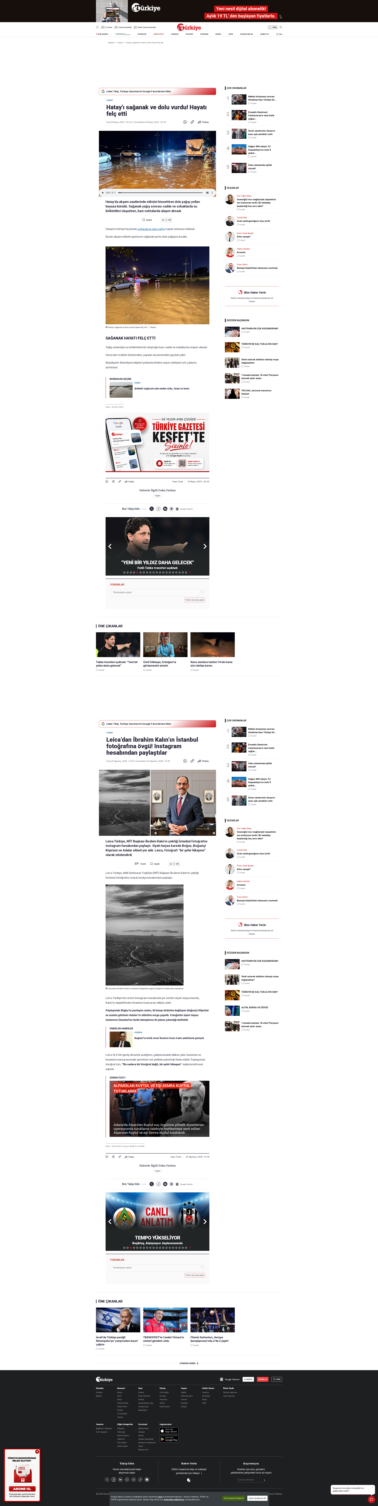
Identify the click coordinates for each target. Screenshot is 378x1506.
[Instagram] (133, 1479)
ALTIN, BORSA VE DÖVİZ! (254, 1007)
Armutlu (241, 252)
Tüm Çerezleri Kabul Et (234, 1498)
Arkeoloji (206, 1396)
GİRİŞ (274, 27)
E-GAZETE (248, 1379)
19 (183, 572)
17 (176, 572)
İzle (280, 34)
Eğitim (99, 1396)
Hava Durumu (187, 1396)
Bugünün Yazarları (104, 1428)
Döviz (119, 1399)
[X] (151, 508)
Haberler (121, 1439)
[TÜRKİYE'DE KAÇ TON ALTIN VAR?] (232, 351)
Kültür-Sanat (208, 1388)
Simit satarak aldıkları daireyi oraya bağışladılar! (260, 361)
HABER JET (264, 34)
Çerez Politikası (275, 1494)
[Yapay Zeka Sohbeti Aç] (371, 1499)
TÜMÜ (190, 572)
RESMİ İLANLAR (246, 34)
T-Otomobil (122, 1413)
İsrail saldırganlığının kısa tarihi (253, 221)
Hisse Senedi (122, 1403)
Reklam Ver (143, 1449)
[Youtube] (127, 1479)
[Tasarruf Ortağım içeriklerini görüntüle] (122, 34)
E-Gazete (108, 27)
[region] (189, 1499)
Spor (140, 1388)
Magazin (121, 1428)
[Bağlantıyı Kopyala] (192, 122)
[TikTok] (140, 1479)
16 (173, 572)
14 (166, 572)
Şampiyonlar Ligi (145, 1403)
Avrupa (163, 1396)
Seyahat (184, 1403)
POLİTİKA (189, 34)
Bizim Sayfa (228, 1388)
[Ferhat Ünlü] (231, 221)
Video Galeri (122, 1446)
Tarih (204, 1403)
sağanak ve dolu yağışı (151, 229)
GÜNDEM (174, 34)
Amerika (163, 1399)
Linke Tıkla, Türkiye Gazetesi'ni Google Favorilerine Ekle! (138, 91)
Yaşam (109, 100)
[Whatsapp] (185, 122)
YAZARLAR (142, 34)
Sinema (205, 1392)
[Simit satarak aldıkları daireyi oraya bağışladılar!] (232, 367)
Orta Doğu (164, 1392)
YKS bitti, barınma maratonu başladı (256, 392)
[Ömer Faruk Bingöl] (231, 237)
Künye (141, 1435)
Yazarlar (100, 1424)
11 (157, 572)
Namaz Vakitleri (230, 1392)
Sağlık (183, 1392)
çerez (160, 1497)
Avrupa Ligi (143, 1406)
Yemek (184, 1399)
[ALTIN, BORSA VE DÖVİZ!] (232, 1015)
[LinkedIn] (165, 508)
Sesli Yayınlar (229, 1396)
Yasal (140, 1446)
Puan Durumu (144, 1396)
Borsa (119, 1392)
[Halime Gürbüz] (231, 252)
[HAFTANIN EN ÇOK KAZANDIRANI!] (232, 336)
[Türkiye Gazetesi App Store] (169, 1430)
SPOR (231, 34)
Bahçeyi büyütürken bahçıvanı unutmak (257, 268)
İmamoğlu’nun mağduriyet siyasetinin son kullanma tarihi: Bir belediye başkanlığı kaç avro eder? (256, 202)
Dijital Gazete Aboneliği (147, 27)
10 (153, 572)
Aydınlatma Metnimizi (174, 1499)
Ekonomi (121, 1388)
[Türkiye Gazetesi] (189, 30)
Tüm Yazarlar (101, 1432)
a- (163, 220)
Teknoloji (121, 1432)
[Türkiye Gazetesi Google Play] (169, 1439)
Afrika (162, 1403)
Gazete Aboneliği (125, 27)
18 (179, 572)
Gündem (100, 1388)
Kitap (204, 1399)
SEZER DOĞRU (118, 407)
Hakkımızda (143, 1428)
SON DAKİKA (103, 34)
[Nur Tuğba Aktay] (231, 199)
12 (160, 572)
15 (170, 572)
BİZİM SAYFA (159, 34)
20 (186, 572)
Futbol (141, 1392)
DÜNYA (218, 34)
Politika (99, 1392)
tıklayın (252, 301)
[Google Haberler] (184, 508)
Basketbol (142, 1410)
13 (163, 572)
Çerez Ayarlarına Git (257, 1498)
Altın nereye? (244, 236)
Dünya (163, 1388)
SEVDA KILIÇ (117, 1146)
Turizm (120, 1417)
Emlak (120, 1410)
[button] (204, 546)
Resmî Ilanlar (123, 1435)
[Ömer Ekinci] (231, 268)
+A (169, 220)
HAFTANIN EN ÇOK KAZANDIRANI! (259, 328)
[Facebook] (113, 481)
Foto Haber (122, 1442)
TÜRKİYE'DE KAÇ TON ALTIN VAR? (259, 344)
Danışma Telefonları (147, 1442)
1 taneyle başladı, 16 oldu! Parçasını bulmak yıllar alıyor (259, 377)
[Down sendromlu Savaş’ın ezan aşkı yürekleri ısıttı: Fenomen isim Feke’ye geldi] (240, 134)
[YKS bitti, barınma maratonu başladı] (232, 398)
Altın (119, 1396)
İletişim (141, 1432)
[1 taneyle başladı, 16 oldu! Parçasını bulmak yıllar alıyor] (232, 382)
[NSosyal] (171, 509)
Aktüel (184, 1406)
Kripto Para (122, 1406)
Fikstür (141, 1399)
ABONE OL (263, 1379)
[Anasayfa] (104, 1379)
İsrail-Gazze (165, 1406)
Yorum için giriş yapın (195, 600)
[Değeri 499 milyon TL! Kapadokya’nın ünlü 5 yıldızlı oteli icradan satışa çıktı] (240, 149)
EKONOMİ (204, 34)
